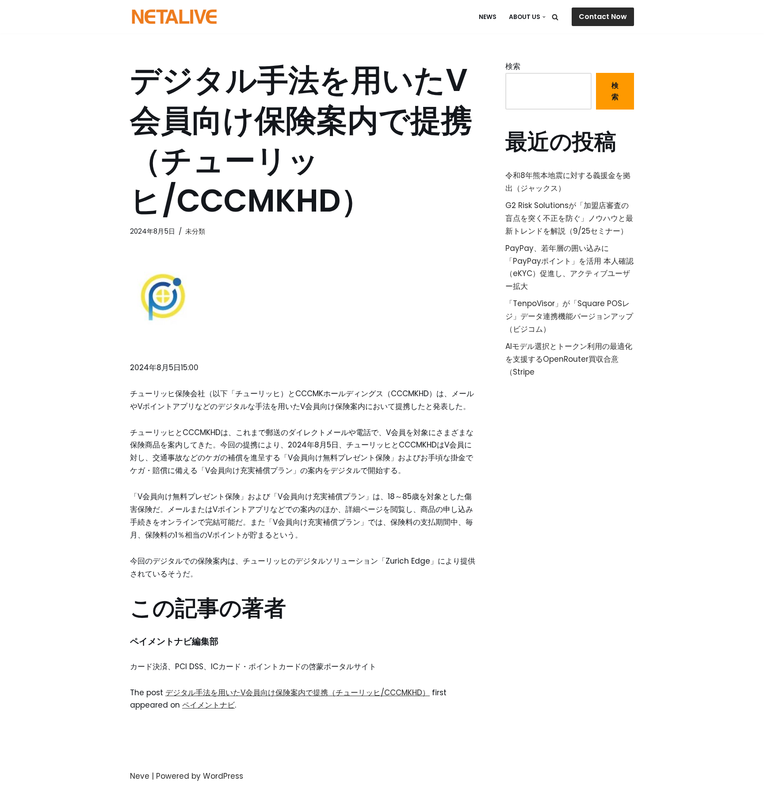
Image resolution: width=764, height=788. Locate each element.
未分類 (195, 231)
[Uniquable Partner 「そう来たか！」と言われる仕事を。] (174, 17)
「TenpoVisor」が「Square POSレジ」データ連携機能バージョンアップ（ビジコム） (569, 316)
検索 (512, 66)
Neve (139, 776)
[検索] (555, 17)
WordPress (223, 776)
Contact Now (603, 16)
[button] (544, 17)
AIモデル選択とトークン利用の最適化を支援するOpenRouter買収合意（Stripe (568, 359)
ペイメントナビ (208, 705)
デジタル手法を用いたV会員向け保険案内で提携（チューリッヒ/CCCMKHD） (297, 692)
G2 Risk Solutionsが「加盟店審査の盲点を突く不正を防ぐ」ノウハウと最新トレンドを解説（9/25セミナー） (569, 218)
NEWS (488, 17)
